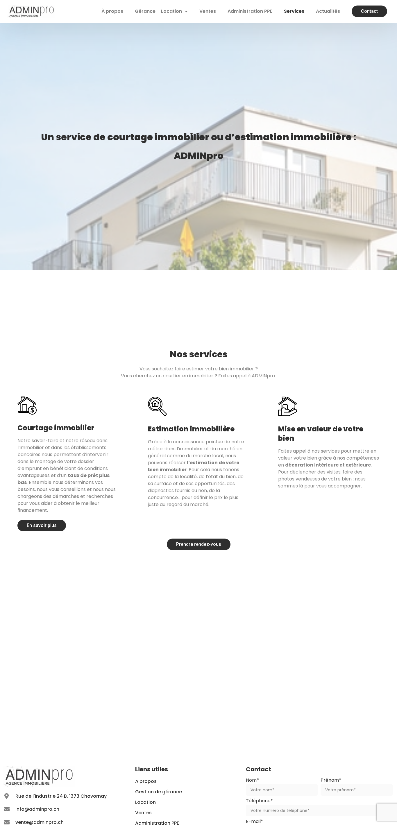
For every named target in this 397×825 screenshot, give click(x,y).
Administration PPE (250, 11)
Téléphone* (259, 801)
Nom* (252, 780)
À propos (112, 11)
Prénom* (331, 780)
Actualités (328, 11)
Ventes (207, 11)
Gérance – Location (158, 11)
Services (294, 11)
